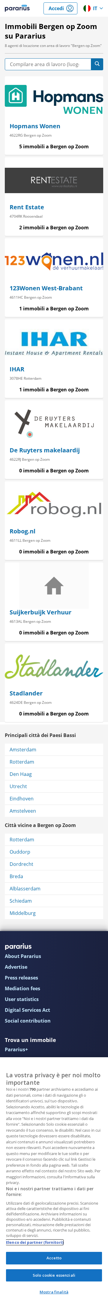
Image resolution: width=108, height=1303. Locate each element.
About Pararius (23, 956)
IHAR (17, 369)
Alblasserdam (25, 888)
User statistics (22, 999)
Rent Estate (27, 207)
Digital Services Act (27, 1010)
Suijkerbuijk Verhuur (40, 612)
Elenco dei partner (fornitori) (34, 1242)
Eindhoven (22, 798)
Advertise (16, 967)
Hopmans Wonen (35, 126)
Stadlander (26, 693)
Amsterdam (23, 749)
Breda (16, 876)
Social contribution (28, 1020)
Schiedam (21, 901)
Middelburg (23, 913)
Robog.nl (22, 531)
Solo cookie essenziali (54, 1275)
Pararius (17, 8)
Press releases (21, 977)
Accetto (54, 1258)
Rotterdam (22, 762)
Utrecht (18, 786)
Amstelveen (23, 811)
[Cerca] (97, 64)
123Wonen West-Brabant (46, 288)
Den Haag (21, 774)
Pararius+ (16, 1049)
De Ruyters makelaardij (45, 450)
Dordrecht (21, 864)
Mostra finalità (54, 1292)
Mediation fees (22, 988)
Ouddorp (20, 852)
